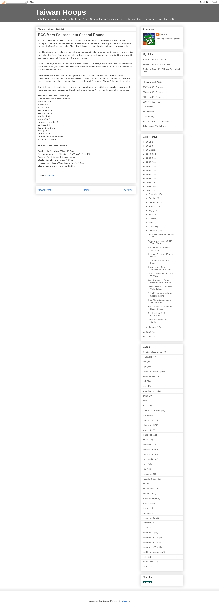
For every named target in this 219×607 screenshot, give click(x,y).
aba (144, 361)
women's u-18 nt (151, 542)
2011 (148, 150)
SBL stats (147, 493)
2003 (149, 182)
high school (148, 425)
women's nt (148, 532)
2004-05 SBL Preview (153, 97)
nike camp (148, 474)
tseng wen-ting (150, 518)
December (154, 194)
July (151, 210)
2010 (149, 154)
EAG (145, 405)
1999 (149, 336)
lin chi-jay (147, 440)
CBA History (148, 116)
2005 (149, 174)
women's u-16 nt (151, 537)
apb (144, 366)
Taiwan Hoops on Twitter (154, 59)
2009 (149, 158)
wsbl (145, 557)
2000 (149, 332)
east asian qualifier (152, 410)
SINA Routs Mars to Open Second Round (160, 294)
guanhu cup (148, 420)
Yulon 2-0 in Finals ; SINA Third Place (160, 242)
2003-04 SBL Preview (153, 102)
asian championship (152, 371)
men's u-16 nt (149, 449)
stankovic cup (149, 498)
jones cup (147, 435)
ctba (145, 401)
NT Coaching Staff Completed (156, 314)
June (151, 214)
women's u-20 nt (151, 547)
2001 (149, 190)
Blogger (125, 601)
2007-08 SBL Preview (153, 87)
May (151, 218)
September (154, 202)
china (145, 396)
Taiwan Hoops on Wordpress (156, 64)
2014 (149, 142)
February (153, 231)
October (153, 198)
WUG (145, 566)
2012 (149, 146)
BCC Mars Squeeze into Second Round (159, 301)
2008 (149, 162)
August (152, 206)
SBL (145, 483)
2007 (149, 166)
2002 (149, 186)
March (152, 226)
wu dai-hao (148, 562)
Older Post (127, 190)
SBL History (148, 111)
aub (144, 381)
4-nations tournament (153, 352)
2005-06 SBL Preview (153, 92)
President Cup (149, 479)
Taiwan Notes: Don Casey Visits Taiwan (160, 287)
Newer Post (44, 190)
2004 (149, 178)
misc (145, 464)
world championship (152, 552)
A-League (50, 175)
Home (86, 190)
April (151, 222)
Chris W (163, 34)
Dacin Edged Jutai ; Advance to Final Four (159, 268)
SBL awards (148, 488)
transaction (148, 513)
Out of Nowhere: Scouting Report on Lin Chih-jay (160, 281)
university (147, 523)
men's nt (147, 444)
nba (144, 469)
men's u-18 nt (149, 454)
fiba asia (147, 415)
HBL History (148, 107)
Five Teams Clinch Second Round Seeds (160, 307)
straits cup (148, 503)
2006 (149, 170)
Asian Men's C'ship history (155, 126)
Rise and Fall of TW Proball (156, 121)
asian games (149, 376)
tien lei (146, 508)
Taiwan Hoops (61, 12)
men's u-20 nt (149, 459)
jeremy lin (147, 430)
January (153, 327)
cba (144, 386)
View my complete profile (168, 38)
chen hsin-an (149, 391)
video (145, 527)
